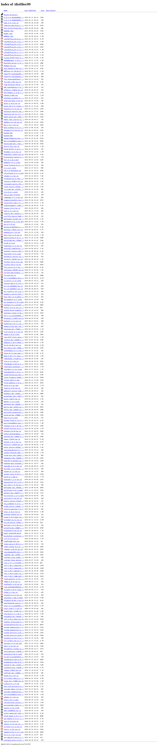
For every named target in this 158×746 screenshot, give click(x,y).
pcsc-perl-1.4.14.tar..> (14, 485)
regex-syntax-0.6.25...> (14, 547)
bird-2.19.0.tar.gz (11, 146)
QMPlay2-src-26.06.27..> (14, 71)
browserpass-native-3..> (14, 157)
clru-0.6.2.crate (11, 192)
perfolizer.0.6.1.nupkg (13, 490)
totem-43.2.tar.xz (11, 675)
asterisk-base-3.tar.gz (13, 101)
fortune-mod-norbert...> (14, 272)
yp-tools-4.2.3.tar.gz (13, 727)
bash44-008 (8, 135)
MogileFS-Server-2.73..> (14, 63)
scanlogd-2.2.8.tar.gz (13, 584)
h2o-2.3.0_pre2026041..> (14, 315)
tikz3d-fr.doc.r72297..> (14, 665)
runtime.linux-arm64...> (14, 557)
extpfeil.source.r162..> (14, 251)
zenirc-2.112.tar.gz (12, 729)
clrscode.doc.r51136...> (14, 189)
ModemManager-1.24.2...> (14, 60)
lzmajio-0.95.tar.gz (12, 388)
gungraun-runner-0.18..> (14, 313)
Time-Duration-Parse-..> (14, 84)
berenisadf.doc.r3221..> (14, 144)
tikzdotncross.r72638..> (14, 667)
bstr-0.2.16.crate (11, 160)
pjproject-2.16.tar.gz (13, 498)
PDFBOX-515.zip (10, 66)
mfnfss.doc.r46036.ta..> (14, 410)
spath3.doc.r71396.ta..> (14, 611)
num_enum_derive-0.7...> (14, 450)
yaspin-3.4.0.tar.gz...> (14, 724)
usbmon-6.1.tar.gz (11, 697)
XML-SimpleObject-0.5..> (14, 87)
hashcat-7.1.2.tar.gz (12, 321)
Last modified (30, 10)
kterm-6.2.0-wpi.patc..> (14, 353)
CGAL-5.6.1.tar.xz (11, 23)
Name (5, 10)
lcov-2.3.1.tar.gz (11, 361)
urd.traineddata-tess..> (14, 694)
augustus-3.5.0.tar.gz (13, 109)
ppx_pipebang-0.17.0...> (14, 504)
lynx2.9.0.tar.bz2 (11, 385)
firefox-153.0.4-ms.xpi (13, 262)
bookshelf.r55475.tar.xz (14, 154)
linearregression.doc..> (14, 375)
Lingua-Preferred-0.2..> (14, 58)
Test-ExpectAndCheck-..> (14, 79)
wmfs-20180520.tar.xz (12, 710)
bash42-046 (8, 133)
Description (50, 10)
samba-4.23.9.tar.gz (12, 581)
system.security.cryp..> (14, 632)
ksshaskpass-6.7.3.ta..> (14, 350)
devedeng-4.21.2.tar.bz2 (14, 221)
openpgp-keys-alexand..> (14, 463)
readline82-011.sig (11, 541)
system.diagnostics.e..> (14, 630)
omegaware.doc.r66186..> (14, 458)
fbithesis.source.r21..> (14, 256)
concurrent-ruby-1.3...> (14, 203)
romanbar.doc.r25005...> (14, 555)
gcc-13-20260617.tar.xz (13, 289)
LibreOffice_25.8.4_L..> (14, 55)
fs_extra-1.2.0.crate (12, 281)
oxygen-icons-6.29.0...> (14, 474)
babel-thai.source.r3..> (14, 119)
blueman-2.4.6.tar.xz (12, 152)
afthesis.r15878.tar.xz (13, 90)
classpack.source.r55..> (14, 184)
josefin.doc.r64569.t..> (14, 340)
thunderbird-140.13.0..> (14, 659)
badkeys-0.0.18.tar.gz (13, 122)
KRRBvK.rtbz (8, 36)
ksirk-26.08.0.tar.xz (12, 345)
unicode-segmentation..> (14, 692)
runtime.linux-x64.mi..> (14, 560)
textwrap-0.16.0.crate (13, 654)
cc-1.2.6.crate (10, 168)
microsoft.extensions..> (14, 412)
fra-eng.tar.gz (10, 275)
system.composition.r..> (14, 627)
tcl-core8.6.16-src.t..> (14, 641)
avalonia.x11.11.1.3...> (14, 114)
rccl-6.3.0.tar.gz (11, 538)
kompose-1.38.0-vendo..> (14, 342)
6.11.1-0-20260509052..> (14, 17)
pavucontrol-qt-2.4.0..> (14, 482)
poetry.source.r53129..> (14, 501)
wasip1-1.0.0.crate (11, 708)
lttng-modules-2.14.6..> (14, 383)
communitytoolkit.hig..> (14, 200)
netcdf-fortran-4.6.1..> (14, 428)
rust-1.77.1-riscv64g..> (14, 563)
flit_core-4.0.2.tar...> (14, 267)
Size (42, 10)
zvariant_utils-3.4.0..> (14, 740)
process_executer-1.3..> (14, 509)
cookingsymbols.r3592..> (14, 205)
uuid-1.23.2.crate (11, 700)
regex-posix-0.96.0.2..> (14, 544)
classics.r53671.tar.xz (13, 181)
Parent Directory (11, 15)
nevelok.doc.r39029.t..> (14, 436)
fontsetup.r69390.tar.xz (14, 270)
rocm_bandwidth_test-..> (14, 552)
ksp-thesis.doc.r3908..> (14, 348)
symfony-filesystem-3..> (14, 622)
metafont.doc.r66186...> (14, 404)
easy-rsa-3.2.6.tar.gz (13, 235)
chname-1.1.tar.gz (11, 176)
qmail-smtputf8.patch (12, 533)
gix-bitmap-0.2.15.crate (14, 302)
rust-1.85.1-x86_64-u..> (14, 571)
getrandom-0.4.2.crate (13, 299)
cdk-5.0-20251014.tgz (12, 170)
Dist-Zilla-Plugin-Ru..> (14, 28)
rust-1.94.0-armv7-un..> (14, 573)
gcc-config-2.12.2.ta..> (14, 291)
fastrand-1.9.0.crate (12, 254)
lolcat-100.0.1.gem (11, 380)
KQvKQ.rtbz (8, 33)
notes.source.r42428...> (14, 447)
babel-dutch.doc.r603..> (14, 117)
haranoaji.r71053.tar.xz (14, 318)
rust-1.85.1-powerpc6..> (14, 568)
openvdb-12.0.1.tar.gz (13, 466)
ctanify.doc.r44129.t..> (14, 213)
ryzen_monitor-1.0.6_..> (14, 579)
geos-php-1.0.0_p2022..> (14, 297)
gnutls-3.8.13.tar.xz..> (14, 307)
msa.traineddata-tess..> (14, 423)
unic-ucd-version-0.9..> (14, 686)
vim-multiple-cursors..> (14, 702)
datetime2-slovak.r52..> (14, 219)
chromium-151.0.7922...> (14, 178)
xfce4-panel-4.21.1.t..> (14, 716)
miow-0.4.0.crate (11, 418)
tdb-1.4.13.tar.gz (11, 646)
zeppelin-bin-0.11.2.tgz (14, 732)
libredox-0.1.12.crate (13, 369)
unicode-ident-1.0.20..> (14, 689)
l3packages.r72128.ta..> (14, 358)
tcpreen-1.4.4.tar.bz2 (13, 643)
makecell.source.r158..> (14, 391)
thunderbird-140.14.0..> (14, 662)
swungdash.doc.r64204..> (14, 616)
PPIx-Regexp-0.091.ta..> (14, 68)
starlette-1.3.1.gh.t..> (14, 614)
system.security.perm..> (14, 635)
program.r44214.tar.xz (13, 514)
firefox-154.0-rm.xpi (12, 264)
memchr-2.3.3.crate (11, 401)
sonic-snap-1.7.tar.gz (13, 608)
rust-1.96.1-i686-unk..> (14, 576)
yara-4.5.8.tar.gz (11, 721)
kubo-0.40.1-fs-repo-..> (14, 356)
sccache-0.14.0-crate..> (14, 590)
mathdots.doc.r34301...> (14, 393)
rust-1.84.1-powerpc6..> (14, 565)
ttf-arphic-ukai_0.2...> (14, 678)
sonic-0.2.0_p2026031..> (14, 606)
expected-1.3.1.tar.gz (13, 246)
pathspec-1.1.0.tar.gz (13, 479)
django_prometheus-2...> (14, 227)
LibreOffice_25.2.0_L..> (14, 41)
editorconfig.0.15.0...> (14, 238)
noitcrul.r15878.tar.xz (13, 444)
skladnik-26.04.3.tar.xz (14, 600)
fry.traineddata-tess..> (14, 278)
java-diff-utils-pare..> (14, 337)
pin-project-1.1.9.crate (14, 495)
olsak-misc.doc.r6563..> (14, 455)
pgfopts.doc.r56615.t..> (14, 493)
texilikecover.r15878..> (14, 651)
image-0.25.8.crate (11, 334)
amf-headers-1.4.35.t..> (14, 92)
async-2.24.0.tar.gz (12, 103)
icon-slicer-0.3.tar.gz (13, 332)
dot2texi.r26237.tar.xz (13, 230)
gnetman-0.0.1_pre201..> (14, 305)
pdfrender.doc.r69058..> (14, 487)
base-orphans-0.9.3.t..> (14, 127)
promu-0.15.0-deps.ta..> (14, 517)
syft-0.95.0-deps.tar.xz (14, 619)
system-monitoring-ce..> (14, 624)
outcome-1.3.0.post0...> (14, 469)
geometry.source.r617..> (14, 294)
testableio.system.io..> (14, 649)
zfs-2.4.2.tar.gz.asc (12, 735)
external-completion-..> (14, 248)
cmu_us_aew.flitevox (12, 195)
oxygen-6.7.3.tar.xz (12, 471)
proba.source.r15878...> (14, 506)
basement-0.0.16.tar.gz (13, 130)
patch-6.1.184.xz (11, 477)
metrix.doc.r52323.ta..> (14, 407)
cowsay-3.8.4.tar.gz (12, 208)
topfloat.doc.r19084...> (14, 673)
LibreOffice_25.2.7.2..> (14, 50)
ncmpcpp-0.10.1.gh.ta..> (14, 426)
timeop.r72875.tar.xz (12, 670)
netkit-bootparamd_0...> (14, 434)
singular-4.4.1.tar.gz (13, 595)
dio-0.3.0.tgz (9, 224)
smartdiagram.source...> (14, 603)
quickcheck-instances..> (14, 536)
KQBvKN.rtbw (8, 31)
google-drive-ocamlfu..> (14, 310)
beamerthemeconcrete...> (14, 138)
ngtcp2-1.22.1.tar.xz (12, 442)
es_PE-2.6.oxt (9, 243)
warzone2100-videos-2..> (14, 705)
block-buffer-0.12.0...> (14, 149)
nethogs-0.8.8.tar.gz (12, 431)
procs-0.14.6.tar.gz (12, 512)
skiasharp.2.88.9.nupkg (13, 598)
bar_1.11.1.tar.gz (11, 125)
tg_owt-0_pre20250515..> (14, 657)
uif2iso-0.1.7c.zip (11, 684)
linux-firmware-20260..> (14, 377)
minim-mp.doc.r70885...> (14, 415)
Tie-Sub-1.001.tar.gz (12, 82)
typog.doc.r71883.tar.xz (14, 681)
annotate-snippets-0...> (14, 98)
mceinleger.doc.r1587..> (14, 396)
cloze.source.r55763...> (14, 187)
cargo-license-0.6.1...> (14, 165)
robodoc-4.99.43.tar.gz (13, 549)
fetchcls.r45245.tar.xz (13, 259)
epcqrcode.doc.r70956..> (14, 240)
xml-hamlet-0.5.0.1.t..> (14, 718)
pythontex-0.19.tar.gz (13, 530)
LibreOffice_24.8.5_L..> (14, 39)
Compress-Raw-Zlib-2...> (14, 25)
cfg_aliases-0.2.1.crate (14, 173)
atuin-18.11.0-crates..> (14, 106)
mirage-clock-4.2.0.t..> (14, 420)
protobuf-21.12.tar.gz (13, 520)
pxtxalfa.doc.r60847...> (14, 528)
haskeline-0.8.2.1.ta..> (14, 324)
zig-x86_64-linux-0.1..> (14, 737)
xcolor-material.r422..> (14, 713)
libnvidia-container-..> (14, 367)
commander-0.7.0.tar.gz (13, 197)
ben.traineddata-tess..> (14, 141)
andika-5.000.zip (11, 95)
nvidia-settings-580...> (14, 452)
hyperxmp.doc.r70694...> (14, 329)
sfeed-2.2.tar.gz (11, 592)
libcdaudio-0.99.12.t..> (14, 364)
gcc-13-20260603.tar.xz (13, 286)
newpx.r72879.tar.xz (12, 439)
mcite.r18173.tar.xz (12, 399)
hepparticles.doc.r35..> (14, 326)
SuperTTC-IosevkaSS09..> (14, 74)
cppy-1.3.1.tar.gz (11, 211)
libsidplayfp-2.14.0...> (14, 372)
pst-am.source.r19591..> (14, 522)
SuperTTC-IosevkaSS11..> (14, 76)
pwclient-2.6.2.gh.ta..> (14, 525)
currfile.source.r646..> (14, 216)
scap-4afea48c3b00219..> (14, 587)
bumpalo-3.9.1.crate (12, 162)
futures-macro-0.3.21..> (14, 283)
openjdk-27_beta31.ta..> (14, 461)
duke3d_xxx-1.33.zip (12, 232)
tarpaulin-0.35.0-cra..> (14, 638)
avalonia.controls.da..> (14, 111)
